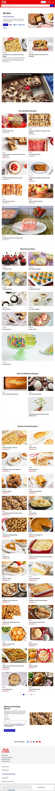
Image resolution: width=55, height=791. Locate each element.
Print (6, 28)
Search (52, 5)
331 (31, 694)
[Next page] (34, 694)
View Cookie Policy (11, 789)
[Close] (53, 787)
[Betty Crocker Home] (4, 2)
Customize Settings (41, 787)
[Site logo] (6, 750)
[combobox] (26, 5)
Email (16, 25)
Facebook (22, 24)
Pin (11, 24)
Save (6, 24)
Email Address (7, 719)
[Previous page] (21, 694)
